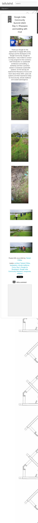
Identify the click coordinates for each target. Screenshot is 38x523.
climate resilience (23, 265)
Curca (14, 267)
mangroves (27, 271)
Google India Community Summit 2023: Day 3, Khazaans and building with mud (20, 24)
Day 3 (18, 267)
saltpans (19, 273)
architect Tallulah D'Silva (22, 263)
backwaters (13, 265)
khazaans (20, 271)
